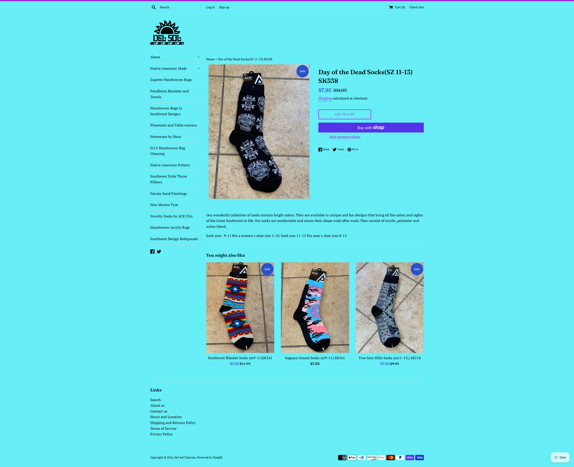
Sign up (224, 7)
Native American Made (175, 68)
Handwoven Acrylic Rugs (170, 227)
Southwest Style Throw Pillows (168, 179)
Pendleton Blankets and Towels (169, 94)
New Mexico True (164, 204)
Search (155, 399)
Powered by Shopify (210, 457)
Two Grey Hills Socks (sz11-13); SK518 (390, 357)
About (175, 56)
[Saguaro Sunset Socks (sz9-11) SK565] (315, 307)
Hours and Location (166, 416)
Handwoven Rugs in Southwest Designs (166, 111)
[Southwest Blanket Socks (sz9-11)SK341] (240, 307)
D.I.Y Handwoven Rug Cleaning (167, 151)
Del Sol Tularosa (185, 457)
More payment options (344, 137)
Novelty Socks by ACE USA (171, 216)
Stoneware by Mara (165, 136)
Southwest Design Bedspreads (174, 238)
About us (157, 405)
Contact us (158, 411)
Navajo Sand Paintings (168, 193)
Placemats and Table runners (173, 125)
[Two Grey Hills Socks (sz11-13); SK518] (390, 307)
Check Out (416, 7)
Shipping (325, 98)
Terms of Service (163, 428)
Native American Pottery (170, 165)
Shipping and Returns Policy (173, 422)
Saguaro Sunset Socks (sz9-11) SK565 (315, 357)
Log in (210, 7)
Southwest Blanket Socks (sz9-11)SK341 (240, 357)
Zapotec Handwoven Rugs (171, 79)
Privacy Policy (161, 434)
